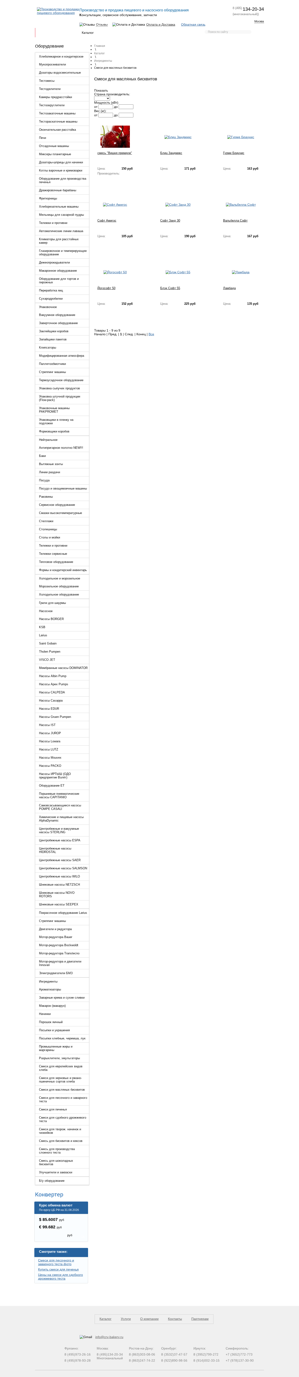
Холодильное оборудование (59, 594)
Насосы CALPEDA (52, 692)
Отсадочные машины (54, 146)
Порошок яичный (51, 1022)
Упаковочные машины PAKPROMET (54, 409)
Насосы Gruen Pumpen (55, 717)
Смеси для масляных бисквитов (62, 1089)
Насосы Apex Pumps (53, 684)
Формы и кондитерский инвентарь (63, 570)
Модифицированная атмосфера (61, 355)
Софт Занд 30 (170, 220)
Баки (42, 456)
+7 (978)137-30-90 (240, 1360)
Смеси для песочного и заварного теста (63, 1099)
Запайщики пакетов (53, 339)
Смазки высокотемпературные (60, 513)
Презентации (110, 32)
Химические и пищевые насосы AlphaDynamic (61, 818)
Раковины (46, 496)
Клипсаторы (47, 347)
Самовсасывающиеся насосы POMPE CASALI (60, 807)
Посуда (44, 480)
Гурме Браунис (233, 153)
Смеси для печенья (53, 1109)
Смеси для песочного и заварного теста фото (56, 1262)
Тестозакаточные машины (57, 113)
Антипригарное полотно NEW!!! (61, 447)
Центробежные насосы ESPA (59, 840)
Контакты (174, 32)
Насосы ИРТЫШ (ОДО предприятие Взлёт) (55, 775)
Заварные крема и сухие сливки (62, 997)
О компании (149, 1319)
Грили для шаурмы (52, 603)
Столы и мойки (49, 537)
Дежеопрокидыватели (54, 262)
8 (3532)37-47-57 (174, 1354)
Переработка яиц (51, 290)
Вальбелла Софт (235, 220)
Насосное (46, 611)
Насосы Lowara (49, 741)
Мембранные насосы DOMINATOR (63, 668)
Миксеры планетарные (55, 154)
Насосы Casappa (51, 700)
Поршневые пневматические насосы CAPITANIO (59, 795)
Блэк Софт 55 (170, 288)
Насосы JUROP (50, 733)
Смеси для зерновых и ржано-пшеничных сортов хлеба (60, 1079)
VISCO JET (47, 659)
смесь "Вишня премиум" (114, 153)
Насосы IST (47, 725)
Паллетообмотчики (52, 364)
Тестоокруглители (51, 105)
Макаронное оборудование (58, 270)
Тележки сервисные (53, 553)
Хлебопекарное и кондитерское (61, 56)
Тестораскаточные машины (58, 121)
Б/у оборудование (51, 1180)
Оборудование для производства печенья (62, 180)
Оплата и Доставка (160, 24)
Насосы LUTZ (48, 749)
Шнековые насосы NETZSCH (59, 884)
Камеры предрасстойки (55, 97)
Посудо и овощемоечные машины (63, 488)
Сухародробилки (51, 298)
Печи (42, 138)
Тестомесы (46, 80)
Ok (83, 1237)
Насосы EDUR (49, 708)
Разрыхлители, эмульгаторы (59, 1058)
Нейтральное (48, 440)
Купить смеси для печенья (58, 1269)
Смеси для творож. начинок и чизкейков (60, 1130)
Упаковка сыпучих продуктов (59, 388)
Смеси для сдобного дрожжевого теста (62, 1119)
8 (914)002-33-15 (206, 1360)
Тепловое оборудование (56, 562)
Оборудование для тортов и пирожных (59, 280)
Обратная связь (193, 24)
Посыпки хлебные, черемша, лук (62, 1038)
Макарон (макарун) (52, 1005)
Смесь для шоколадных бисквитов (56, 1162)
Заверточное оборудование (58, 323)
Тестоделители (50, 89)
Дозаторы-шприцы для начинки (61, 162)
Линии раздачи (49, 472)
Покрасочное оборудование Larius (63, 913)
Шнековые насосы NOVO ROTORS (57, 894)
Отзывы (102, 24)
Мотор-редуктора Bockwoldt (58, 945)
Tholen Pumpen (49, 651)
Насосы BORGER (51, 619)
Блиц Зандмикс (171, 153)
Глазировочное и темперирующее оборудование (63, 252)
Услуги (126, 1319)
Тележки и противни (53, 223)
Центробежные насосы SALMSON (63, 868)
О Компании (66, 32)
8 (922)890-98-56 (174, 1360)
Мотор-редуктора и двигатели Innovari (60, 963)
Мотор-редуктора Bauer (55, 937)
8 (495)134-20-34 (110, 1354)
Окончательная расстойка (57, 129)
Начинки (45, 1014)
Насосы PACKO (50, 765)
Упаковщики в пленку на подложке (56, 421)
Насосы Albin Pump (52, 676)
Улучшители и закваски (55, 1172)
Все (151, 334)
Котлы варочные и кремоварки (60, 170)
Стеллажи (46, 521)
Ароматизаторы (50, 989)
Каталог (88, 32)
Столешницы (48, 529)
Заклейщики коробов (53, 331)
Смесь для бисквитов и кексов (60, 1141)
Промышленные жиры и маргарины (55, 1048)
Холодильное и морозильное (59, 578)
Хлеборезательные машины (58, 206)
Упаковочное (48, 307)
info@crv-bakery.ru (109, 1337)
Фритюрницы (48, 198)
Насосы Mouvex (50, 757)
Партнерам (151, 32)
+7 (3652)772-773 (239, 1354)
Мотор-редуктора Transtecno (59, 953)
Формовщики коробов (54, 431)
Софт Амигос (106, 220)
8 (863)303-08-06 (142, 1354)
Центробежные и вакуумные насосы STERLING (59, 830)
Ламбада (229, 288)
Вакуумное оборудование (57, 315)
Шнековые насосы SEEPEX (58, 904)
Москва (259, 21)
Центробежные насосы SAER (60, 860)
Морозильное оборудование (59, 586)
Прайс (191, 32)
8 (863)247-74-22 (142, 1360)
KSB (42, 627)
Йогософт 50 (106, 288)
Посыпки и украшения (54, 1030)
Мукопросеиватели (52, 64)
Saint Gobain (48, 643)
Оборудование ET (51, 785)
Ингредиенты (48, 981)
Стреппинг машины (52, 372)
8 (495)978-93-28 (77, 1360)
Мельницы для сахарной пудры (61, 214)
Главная (44, 32)
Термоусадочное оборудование (61, 380)
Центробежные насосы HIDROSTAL (55, 850)
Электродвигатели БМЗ (56, 973)
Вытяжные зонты (51, 464)
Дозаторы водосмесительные (60, 72)
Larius (43, 635)
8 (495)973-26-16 (77, 1354)
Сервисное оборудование (57, 505)
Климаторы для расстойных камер (59, 240)
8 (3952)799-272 (205, 1354)
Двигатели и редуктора (55, 929)
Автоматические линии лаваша (61, 231)
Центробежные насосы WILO (59, 876)
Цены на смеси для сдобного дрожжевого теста (60, 1276)
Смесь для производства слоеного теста (57, 1150)
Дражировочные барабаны (57, 190)
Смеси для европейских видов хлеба (60, 1068)
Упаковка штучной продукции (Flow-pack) (59, 398)
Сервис (131, 32)
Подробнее (105, 181)
